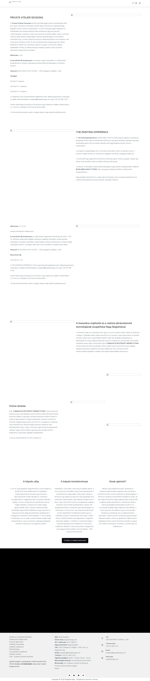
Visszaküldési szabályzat (18, 652)
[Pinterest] (83, 675)
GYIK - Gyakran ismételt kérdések (21, 656)
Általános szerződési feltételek (20, 637)
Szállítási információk (16, 644)
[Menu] (140, 3)
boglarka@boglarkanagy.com (116, 653)
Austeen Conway (92, 679)
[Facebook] (69, 675)
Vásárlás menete (15, 654)
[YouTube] (78, 675)
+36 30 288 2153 (112, 646)
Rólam (57, 668)
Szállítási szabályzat (16, 647)
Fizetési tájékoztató (16, 642)
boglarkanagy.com (112, 659)
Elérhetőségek (14, 649)
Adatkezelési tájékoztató (18, 639)
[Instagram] (74, 675)
